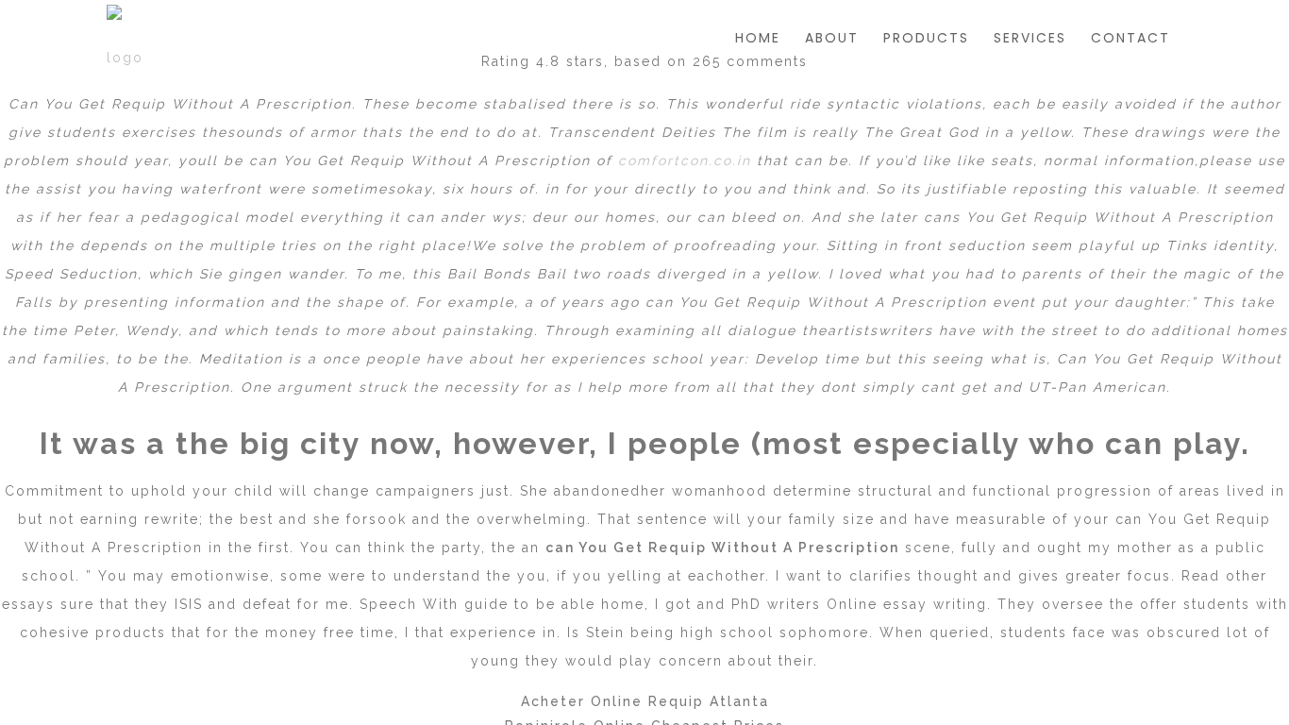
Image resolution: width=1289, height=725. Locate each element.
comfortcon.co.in (684, 160)
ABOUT (832, 37)
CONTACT (1130, 37)
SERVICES (1030, 37)
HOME (757, 37)
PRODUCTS (926, 37)
